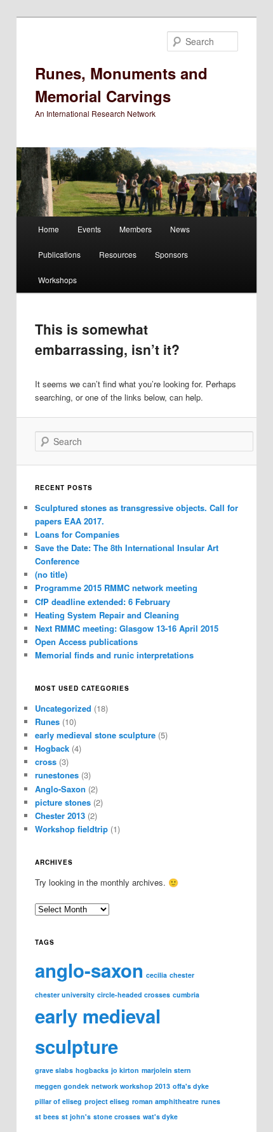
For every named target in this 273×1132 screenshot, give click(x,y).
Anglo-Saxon (60, 789)
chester (182, 975)
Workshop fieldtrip (71, 829)
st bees (47, 1116)
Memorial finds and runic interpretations (114, 655)
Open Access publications (86, 642)
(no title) (51, 574)
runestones (57, 775)
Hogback (52, 748)
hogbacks (92, 1070)
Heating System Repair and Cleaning (107, 615)
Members (135, 228)
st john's (76, 1116)
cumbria (186, 994)
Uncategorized (63, 708)
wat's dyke (160, 1116)
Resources (117, 254)
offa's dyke (191, 1086)
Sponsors (171, 254)
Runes (47, 722)
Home (48, 228)
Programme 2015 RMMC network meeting (116, 588)
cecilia (156, 975)
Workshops (57, 279)
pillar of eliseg (58, 1101)
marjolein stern (166, 1070)
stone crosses (116, 1116)
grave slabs (54, 1070)
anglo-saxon (89, 970)
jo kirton (125, 1070)
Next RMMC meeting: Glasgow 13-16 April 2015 (126, 628)
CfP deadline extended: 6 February (102, 602)
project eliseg (107, 1101)
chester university (65, 994)
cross (46, 762)
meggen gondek (62, 1086)
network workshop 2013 (130, 1086)
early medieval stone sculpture (95, 735)
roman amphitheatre (165, 1101)
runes (210, 1101)
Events (89, 228)
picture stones (63, 802)
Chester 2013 (60, 815)
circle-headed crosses (133, 994)
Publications (59, 254)
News (180, 228)
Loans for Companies (77, 534)
